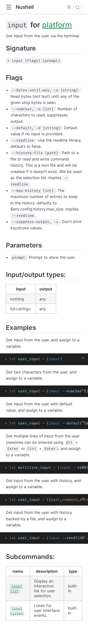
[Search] (77, 7)
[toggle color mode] (69, 7)
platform (57, 24)
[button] (8, 7)
